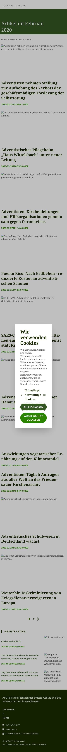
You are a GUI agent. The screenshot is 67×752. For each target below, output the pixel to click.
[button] (33, 394)
